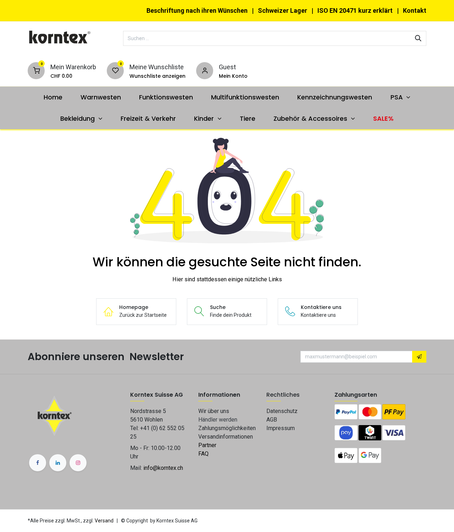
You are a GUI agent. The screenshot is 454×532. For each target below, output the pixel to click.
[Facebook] (37, 462)
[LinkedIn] (57, 462)
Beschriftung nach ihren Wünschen (197, 10)
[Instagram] (78, 462)
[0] (36, 70)
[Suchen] (418, 38)
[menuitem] (52, 97)
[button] (419, 357)
